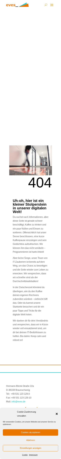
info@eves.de (18, 401)
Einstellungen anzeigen (30, 448)
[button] (56, 413)
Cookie (25, 455)
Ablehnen (30, 440)
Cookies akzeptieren (30, 432)
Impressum (33, 455)
